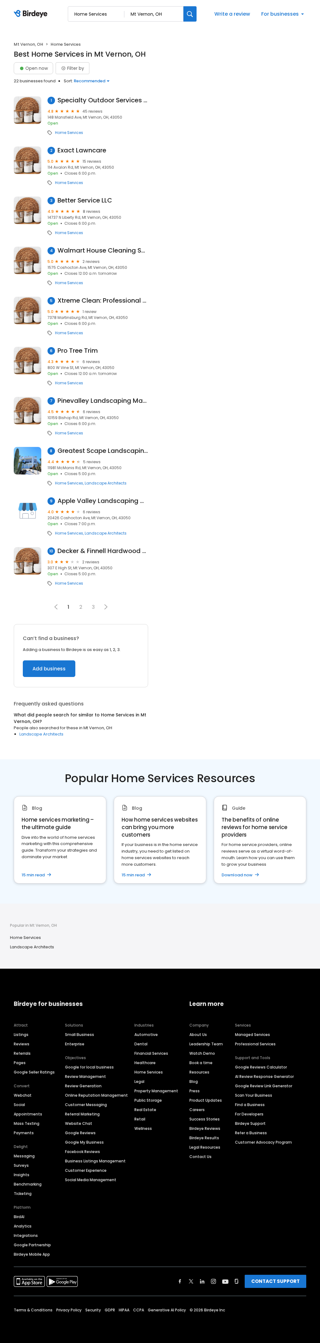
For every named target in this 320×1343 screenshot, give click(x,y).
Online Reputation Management (96, 1095)
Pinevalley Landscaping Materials (103, 401)
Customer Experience (86, 1170)
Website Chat (78, 1123)
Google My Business (84, 1142)
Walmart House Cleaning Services (103, 250)
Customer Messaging (86, 1104)
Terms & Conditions (33, 1310)
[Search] (190, 14)
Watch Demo (202, 1053)
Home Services (69, 132)
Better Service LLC (85, 200)
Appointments (28, 1114)
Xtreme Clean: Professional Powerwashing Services (103, 301)
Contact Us (200, 1156)
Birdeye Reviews (204, 1128)
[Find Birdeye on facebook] (180, 1281)
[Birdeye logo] (32, 14)
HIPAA (124, 1310)
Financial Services (151, 1053)
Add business (49, 668)
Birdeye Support (250, 1123)
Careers (197, 1109)
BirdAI (19, 1216)
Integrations (26, 1235)
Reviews (21, 1044)
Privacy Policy (69, 1310)
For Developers (249, 1114)
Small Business (79, 1034)
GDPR (110, 1310)
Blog (193, 1081)
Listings (21, 1034)
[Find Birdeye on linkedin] (202, 1281)
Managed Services (252, 1034)
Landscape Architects (106, 483)
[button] (106, 606)
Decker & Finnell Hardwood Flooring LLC (103, 551)
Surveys (21, 1165)
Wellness (143, 1128)
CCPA (138, 1310)
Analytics (23, 1226)
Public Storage (148, 1100)
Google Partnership (32, 1245)
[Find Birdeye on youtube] (225, 1281)
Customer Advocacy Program (263, 1142)
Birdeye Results (204, 1138)
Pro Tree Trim (78, 351)
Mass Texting (26, 1123)
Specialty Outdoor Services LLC (103, 100)
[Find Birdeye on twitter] (191, 1281)
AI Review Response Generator (264, 1076)
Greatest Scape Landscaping (103, 451)
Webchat (23, 1095)
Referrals (22, 1053)
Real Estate (145, 1109)
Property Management (156, 1091)
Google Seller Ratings (34, 1072)
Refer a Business (251, 1132)
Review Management (85, 1076)
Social (19, 1104)
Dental (141, 1044)
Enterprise (74, 1044)
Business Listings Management (95, 1161)
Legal (139, 1081)
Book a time (200, 1062)
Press (194, 1091)
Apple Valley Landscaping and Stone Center (103, 501)
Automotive (146, 1034)
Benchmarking (28, 1184)
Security (93, 1310)
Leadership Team (206, 1044)
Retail (139, 1119)
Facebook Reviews (82, 1151)
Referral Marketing (82, 1114)
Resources (199, 1072)
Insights (21, 1174)
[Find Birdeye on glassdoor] (236, 1281)
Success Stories (204, 1119)
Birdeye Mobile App (32, 1254)
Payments (24, 1132)
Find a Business (250, 1104)
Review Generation (83, 1086)
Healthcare (145, 1062)
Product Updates (205, 1100)
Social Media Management (90, 1179)
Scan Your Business (253, 1095)
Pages (20, 1062)
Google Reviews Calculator (261, 1067)
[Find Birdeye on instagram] (213, 1281)
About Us (198, 1034)
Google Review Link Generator (263, 1086)
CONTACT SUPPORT (275, 1281)
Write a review (232, 14)
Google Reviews (80, 1132)
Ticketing (23, 1193)
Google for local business (89, 1067)
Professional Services (255, 1044)
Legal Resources (204, 1147)
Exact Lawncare (82, 150)
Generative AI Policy (167, 1310)
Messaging (24, 1156)
